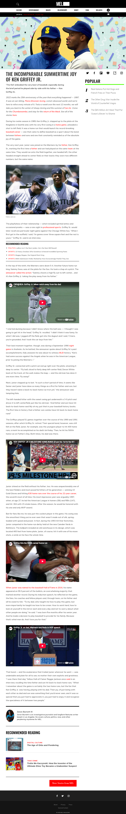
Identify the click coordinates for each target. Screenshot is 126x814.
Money (76, 10)
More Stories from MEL (63, 783)
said (68, 679)
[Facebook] (94, 73)
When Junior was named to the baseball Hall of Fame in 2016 (34, 587)
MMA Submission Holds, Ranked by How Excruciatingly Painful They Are (38, 259)
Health (48, 10)
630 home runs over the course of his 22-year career (52, 493)
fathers (18, 135)
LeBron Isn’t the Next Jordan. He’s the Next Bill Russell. (32, 248)
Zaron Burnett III (29, 14)
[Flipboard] (101, 73)
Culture (19, 10)
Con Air (68, 108)
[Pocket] (108, 73)
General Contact (63, 808)
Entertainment (34, 10)
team (70, 148)
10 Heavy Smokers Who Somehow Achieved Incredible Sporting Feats (37, 252)
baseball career (13, 132)
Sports (19, 14)
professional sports (52, 227)
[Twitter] (87, 73)
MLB (61, 352)
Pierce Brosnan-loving (35, 101)
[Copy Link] (115, 73)
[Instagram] (122, 73)
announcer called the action (18, 272)
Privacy (63, 804)
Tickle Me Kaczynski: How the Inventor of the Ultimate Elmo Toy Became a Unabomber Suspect (52, 764)
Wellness (99, 10)
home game (61, 124)
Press (70, 804)
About (55, 804)
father (64, 145)
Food (87, 10)
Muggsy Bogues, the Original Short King (26, 255)
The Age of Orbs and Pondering (43, 745)
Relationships (62, 10)
